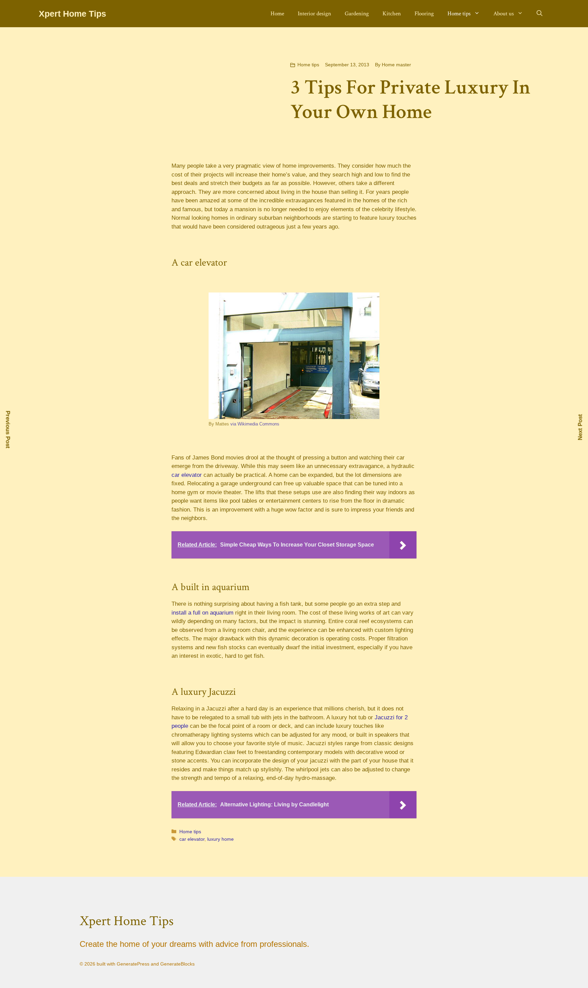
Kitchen (391, 13)
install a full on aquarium (202, 612)
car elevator (187, 475)
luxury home (220, 839)
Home (277, 13)
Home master (396, 64)
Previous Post (8, 430)
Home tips (459, 13)
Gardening (357, 13)
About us (503, 13)
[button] (539, 13)
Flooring (424, 13)
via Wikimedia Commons (254, 423)
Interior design (314, 13)
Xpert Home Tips (72, 13)
